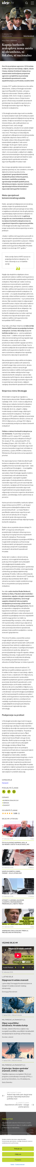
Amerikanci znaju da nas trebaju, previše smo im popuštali (15, 931)
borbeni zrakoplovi (10, 800)
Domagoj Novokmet (9, 992)
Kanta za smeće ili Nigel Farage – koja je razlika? (12, 872)
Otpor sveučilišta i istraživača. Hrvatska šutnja (15, 1024)
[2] (5, 813)
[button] (15, 967)
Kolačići (12, 1164)
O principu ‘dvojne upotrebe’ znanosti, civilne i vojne (15, 1069)
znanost (6, 805)
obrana (6, 803)
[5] (12, 813)
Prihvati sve (18, 1149)
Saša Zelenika (7, 1082)
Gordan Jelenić (7, 1037)
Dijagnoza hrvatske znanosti (15, 980)
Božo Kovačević (29, 36)
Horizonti (5, 783)
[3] (7, 813)
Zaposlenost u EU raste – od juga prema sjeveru (17, 1105)
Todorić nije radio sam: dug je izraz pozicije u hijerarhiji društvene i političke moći (19, 1096)
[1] (3, 813)
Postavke (18, 1160)
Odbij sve (18, 1154)
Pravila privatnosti (19, 1164)
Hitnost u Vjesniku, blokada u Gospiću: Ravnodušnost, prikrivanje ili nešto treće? (13, 902)
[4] (10, 813)
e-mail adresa (6, 1134)
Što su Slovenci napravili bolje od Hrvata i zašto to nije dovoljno (15, 843)
